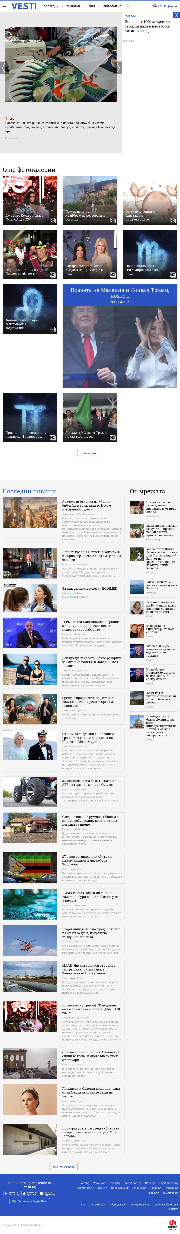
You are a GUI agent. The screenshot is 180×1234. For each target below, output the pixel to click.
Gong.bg (115, 1183)
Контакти (173, 1209)
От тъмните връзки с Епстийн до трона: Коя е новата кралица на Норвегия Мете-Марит (88, 738)
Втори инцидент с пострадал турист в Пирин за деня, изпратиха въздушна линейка (91, 933)
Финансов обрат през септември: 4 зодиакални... (22, 324)
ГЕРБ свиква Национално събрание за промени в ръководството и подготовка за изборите (90, 626)
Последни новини (29, 491)
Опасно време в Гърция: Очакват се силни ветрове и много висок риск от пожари (91, 1056)
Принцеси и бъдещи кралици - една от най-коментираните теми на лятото (91, 1092)
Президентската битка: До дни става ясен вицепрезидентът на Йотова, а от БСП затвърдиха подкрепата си (161, 725)
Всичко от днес (64, 1166)
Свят (91, 6)
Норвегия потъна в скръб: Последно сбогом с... (26, 272)
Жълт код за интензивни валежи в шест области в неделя (161, 697)
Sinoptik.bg (139, 1188)
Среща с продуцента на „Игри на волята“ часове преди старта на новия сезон (88, 702)
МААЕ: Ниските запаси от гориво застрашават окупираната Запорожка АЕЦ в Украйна (88, 969)
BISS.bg (102, 1188)
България (73, 6)
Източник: (9, 138)
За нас (83, 1204)
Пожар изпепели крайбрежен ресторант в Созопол (85, 215)
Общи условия (118, 1204)
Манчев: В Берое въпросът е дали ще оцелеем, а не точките (160, 650)
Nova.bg (150, 1183)
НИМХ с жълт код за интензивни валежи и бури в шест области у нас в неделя (91, 897)
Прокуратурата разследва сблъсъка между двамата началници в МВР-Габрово (90, 1132)
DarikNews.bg (132, 1183)
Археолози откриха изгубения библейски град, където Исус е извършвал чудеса (86, 505)
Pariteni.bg (171, 1188)
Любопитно (112, 6)
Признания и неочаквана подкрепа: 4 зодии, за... (25, 434)
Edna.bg (154, 1193)
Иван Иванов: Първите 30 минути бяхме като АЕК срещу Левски (160, 674)
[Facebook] (178, 1213)
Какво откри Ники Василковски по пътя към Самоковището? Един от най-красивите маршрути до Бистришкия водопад (161, 558)
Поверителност (140, 1204)
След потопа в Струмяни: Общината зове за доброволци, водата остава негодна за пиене (91, 820)
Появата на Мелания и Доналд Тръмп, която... (120, 292)
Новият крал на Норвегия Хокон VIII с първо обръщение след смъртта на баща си (91, 556)
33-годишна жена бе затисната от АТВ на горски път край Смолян (89, 783)
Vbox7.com (99, 1183)
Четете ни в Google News (32, 1201)
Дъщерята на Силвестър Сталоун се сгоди (160, 629)
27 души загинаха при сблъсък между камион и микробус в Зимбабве (87, 860)
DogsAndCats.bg (168, 1183)
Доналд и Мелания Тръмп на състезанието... (86, 434)
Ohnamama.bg (119, 1188)
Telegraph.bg (170, 1193)
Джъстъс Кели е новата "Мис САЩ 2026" (24, 217)
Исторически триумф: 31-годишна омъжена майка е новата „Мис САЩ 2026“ (91, 1009)
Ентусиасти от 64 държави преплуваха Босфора (161, 585)
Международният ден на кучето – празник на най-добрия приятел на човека (161, 530)
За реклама (98, 1204)
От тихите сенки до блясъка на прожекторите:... (141, 215)
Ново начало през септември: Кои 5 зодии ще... (145, 270)
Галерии (130, 15)
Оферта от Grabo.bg (72, 593)
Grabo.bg (155, 1188)
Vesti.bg (24, 6)
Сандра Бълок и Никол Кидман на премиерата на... (84, 270)
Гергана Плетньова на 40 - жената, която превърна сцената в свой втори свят (161, 607)
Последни (51, 6)
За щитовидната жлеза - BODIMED (89, 588)
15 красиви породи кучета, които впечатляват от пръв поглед (161, 507)
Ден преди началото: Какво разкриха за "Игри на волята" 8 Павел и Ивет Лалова (92, 662)
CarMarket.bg (86, 1188)
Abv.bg (85, 1183)
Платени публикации (166, 1204)
